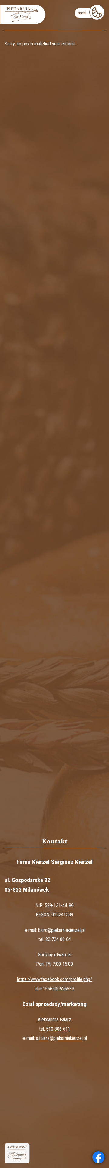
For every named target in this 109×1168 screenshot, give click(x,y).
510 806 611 (58, 1029)
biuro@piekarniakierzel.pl (61, 930)
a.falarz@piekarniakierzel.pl (61, 1038)
